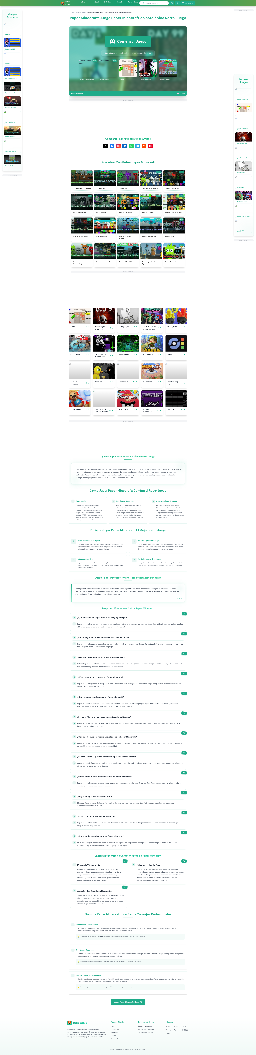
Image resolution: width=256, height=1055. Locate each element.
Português (169, 1030)
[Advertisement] (12, 206)
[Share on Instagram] (118, 146)
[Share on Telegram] (137, 146)
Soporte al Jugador (145, 1026)
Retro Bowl (94, 2)
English (168, 1026)
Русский (176, 1030)
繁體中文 (185, 1030)
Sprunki (119, 2)
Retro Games (82, 12)
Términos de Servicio (145, 1032)
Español (184, 1026)
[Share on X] (105, 146)
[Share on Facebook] (112, 146)
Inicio (83, 2)
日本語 (176, 1026)
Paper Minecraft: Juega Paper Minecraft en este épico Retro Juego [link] (110, 12)
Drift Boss (107, 2)
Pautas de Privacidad (146, 1029)
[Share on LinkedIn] (124, 146)
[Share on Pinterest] (150, 146)
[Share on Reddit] (144, 146)
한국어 (168, 1033)
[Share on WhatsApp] (131, 146)
